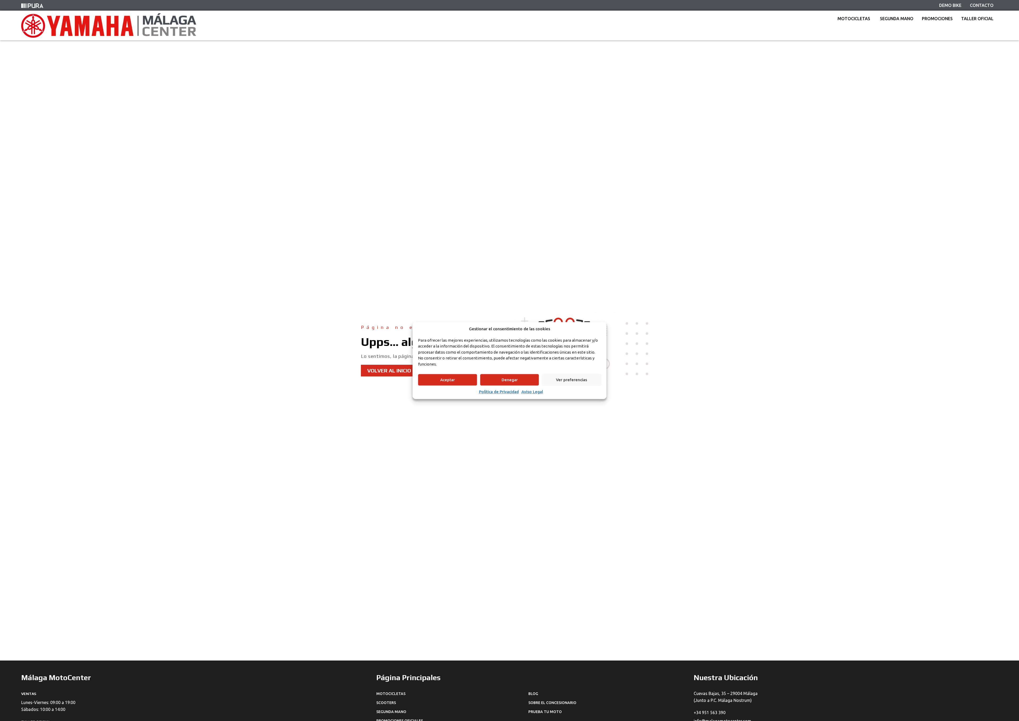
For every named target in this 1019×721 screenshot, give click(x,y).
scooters (386, 703)
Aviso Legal (532, 391)
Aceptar (447, 379)
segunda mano (391, 712)
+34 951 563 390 (710, 712)
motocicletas (390, 694)
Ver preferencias (571, 379)
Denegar (510, 379)
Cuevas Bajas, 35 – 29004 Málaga (726, 693)
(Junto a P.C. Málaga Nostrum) (723, 700)
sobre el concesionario (552, 703)
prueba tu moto (545, 712)
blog (533, 694)
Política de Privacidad (499, 391)
